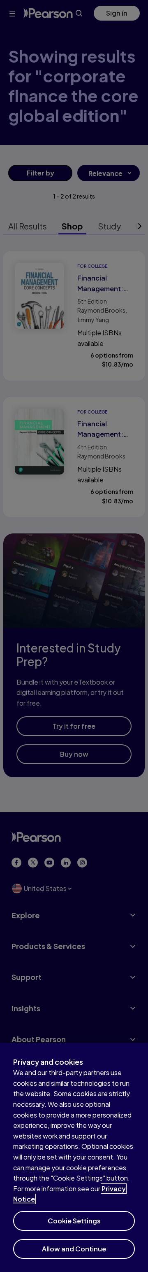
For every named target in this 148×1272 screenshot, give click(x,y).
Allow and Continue (74, 1248)
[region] (74, 1157)
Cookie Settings (74, 1220)
